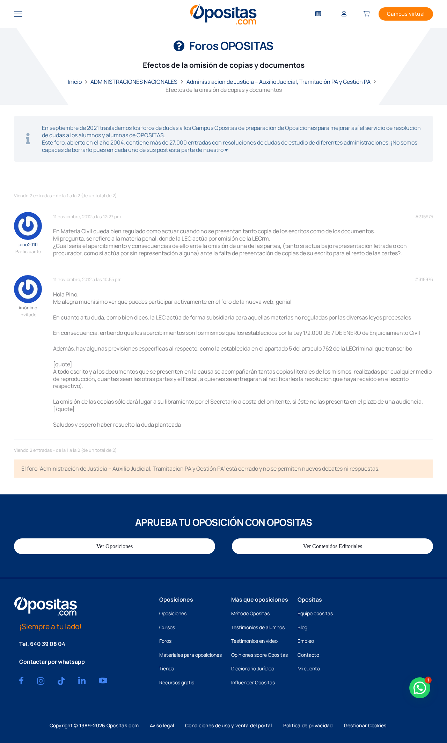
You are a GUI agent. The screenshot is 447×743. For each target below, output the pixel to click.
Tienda (166, 668)
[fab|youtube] (103, 680)
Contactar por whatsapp (52, 661)
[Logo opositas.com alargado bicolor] (223, 14)
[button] (18, 14)
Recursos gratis (176, 682)
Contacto (308, 655)
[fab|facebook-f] (21, 680)
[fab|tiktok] (61, 681)
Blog (302, 627)
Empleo (306, 641)
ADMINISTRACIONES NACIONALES (133, 82)
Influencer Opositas (253, 682)
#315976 (424, 279)
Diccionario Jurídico (252, 668)
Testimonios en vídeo (254, 641)
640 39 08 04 (47, 644)
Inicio (75, 82)
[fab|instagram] (40, 681)
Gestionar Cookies (365, 725)
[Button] (318, 14)
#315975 (424, 217)
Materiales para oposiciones (190, 655)
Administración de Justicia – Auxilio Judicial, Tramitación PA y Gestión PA (278, 82)
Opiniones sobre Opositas (259, 655)
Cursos (167, 627)
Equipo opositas (315, 613)
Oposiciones (172, 613)
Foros (165, 641)
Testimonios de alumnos (258, 627)
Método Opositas (250, 613)
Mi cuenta (309, 668)
